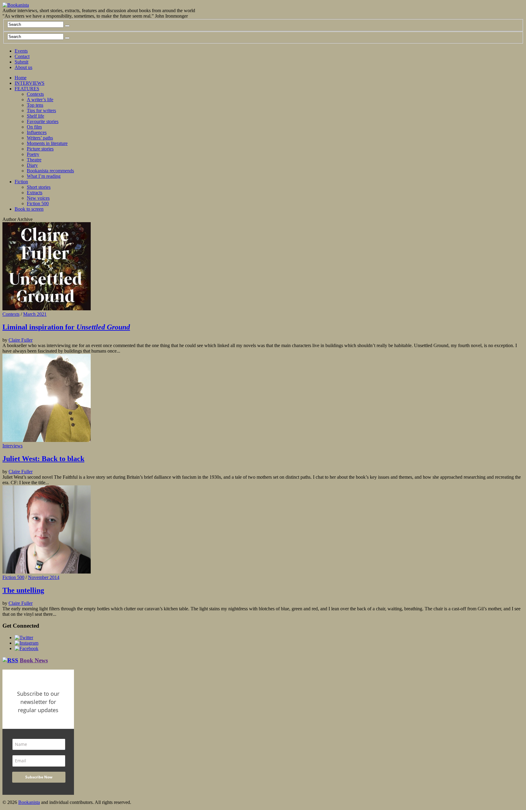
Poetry (33, 154)
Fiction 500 (38, 203)
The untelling (23, 590)
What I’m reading (44, 176)
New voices (38, 198)
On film (34, 126)
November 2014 (43, 577)
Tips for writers (41, 110)
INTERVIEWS (29, 83)
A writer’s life (40, 99)
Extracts (34, 192)
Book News (34, 660)
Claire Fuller (21, 340)
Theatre (34, 159)
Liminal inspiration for (66, 327)
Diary (32, 165)
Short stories (39, 187)
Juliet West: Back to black (43, 459)
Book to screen (29, 209)
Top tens (35, 105)
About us (23, 67)
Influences (37, 132)
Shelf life (35, 116)
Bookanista (29, 802)
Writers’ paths (40, 137)
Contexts (35, 94)
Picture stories (40, 148)
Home (20, 77)
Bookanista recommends (50, 170)
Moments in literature (47, 143)
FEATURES (27, 88)
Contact (22, 56)
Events (21, 50)
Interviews (12, 445)
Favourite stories (42, 121)
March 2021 (35, 314)
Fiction (21, 181)
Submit (21, 61)
